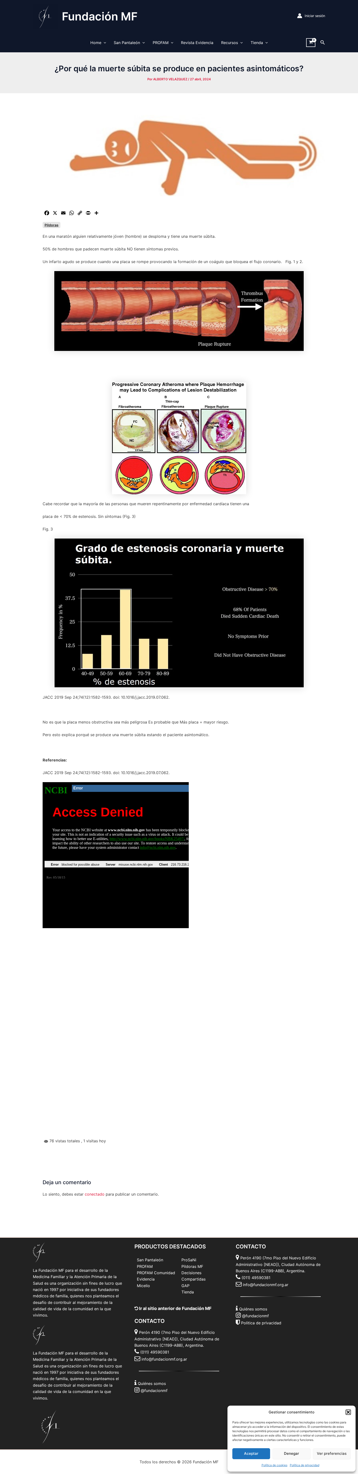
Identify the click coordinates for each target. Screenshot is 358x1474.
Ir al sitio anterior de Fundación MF (175, 1308)
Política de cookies (274, 1465)
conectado (94, 1194)
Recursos (229, 42)
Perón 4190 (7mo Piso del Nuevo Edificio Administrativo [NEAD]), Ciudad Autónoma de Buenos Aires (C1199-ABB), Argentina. (176, 1339)
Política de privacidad (304, 1465)
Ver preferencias (332, 1453)
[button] (348, 1412)
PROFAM (161, 42)
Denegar (291, 1453)
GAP (185, 1285)
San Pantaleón (127, 42)
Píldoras (51, 225)
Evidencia (146, 1279)
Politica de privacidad (261, 1322)
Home (95, 42)
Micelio (143, 1285)
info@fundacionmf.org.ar (164, 1359)
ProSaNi (188, 1259)
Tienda (257, 42)
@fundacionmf (154, 1390)
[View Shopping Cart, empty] (310, 42)
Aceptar (251, 1453)
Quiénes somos (152, 1383)
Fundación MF (100, 16)
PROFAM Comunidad (156, 1272)
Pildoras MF (192, 1266)
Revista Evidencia (197, 42)
